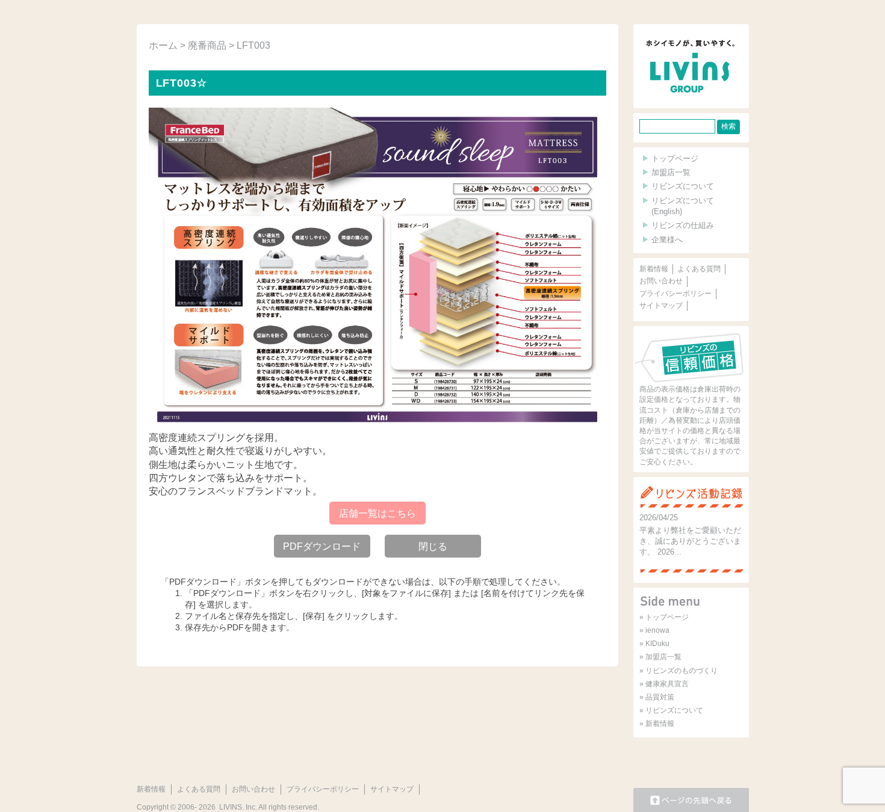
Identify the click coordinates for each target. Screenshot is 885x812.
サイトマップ (661, 305)
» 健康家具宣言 (664, 684)
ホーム (163, 45)
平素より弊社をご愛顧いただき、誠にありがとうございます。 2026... (690, 541)
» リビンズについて (671, 710)
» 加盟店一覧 (660, 657)
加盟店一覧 (671, 172)
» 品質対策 (656, 697)
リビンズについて (682, 186)
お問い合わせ (661, 281)
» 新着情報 (656, 723)
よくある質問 (699, 269)
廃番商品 (207, 45)
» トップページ (664, 617)
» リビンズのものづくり (678, 670)
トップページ (674, 158)
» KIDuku (654, 643)
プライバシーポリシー (675, 293)
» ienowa (654, 630)
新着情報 (653, 269)
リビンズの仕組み (682, 225)
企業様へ (667, 239)
